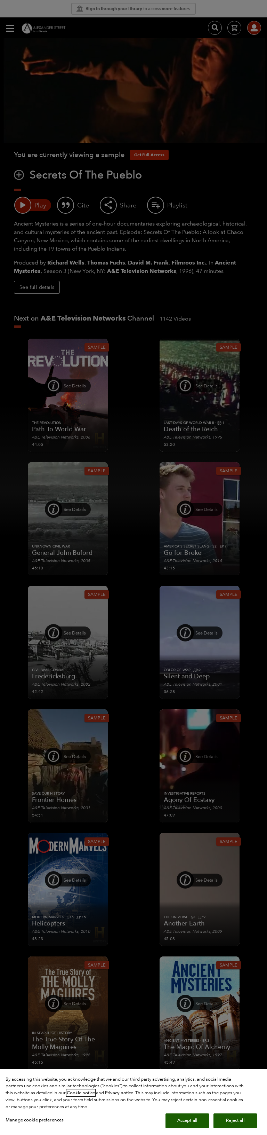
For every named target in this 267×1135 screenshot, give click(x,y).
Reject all (235, 1120)
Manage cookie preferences (35, 1120)
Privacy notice (119, 1093)
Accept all (187, 1120)
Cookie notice (81, 1093)
